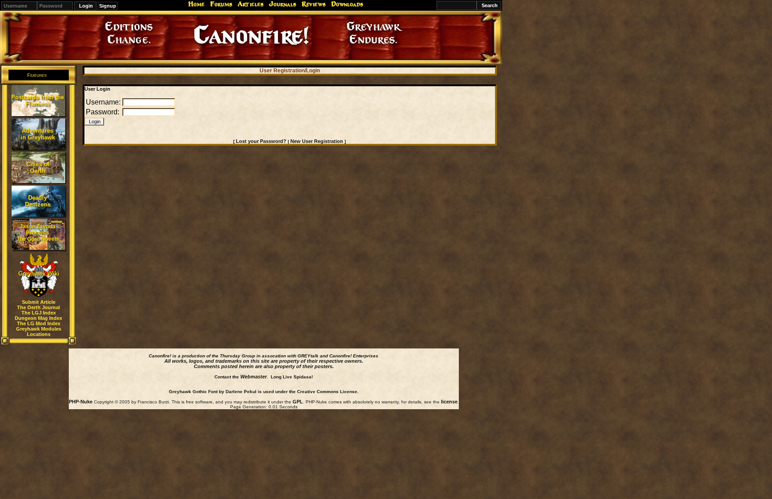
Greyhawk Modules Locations (38, 331)
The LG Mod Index (38, 323)
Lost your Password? (261, 141)
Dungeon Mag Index (38, 318)
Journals (282, 4)
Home (196, 4)
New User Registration (316, 141)
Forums (221, 4)
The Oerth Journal (38, 307)
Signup (107, 5)
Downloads (347, 4)
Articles (251, 4)
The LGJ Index (38, 312)
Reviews (314, 4)
